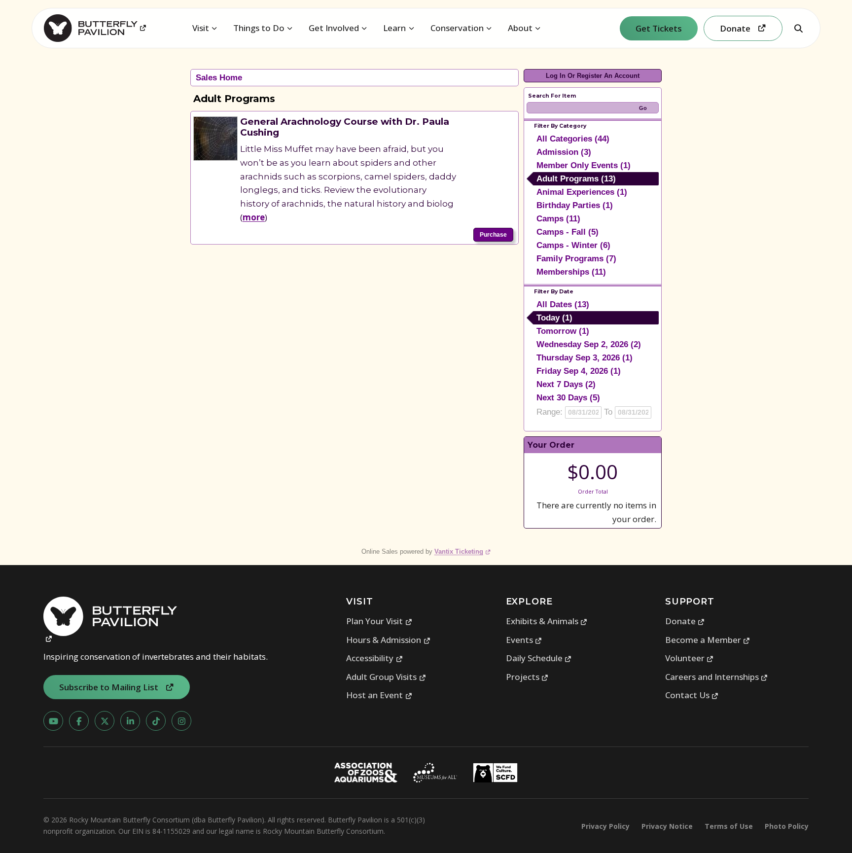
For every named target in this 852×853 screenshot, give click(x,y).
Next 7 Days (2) (566, 384)
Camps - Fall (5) (567, 232)
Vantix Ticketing (462, 551)
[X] (104, 721)
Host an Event (379, 695)
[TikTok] (156, 721)
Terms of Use (729, 826)
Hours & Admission (388, 639)
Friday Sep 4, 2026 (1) (578, 371)
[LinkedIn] (130, 721)
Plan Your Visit (379, 621)
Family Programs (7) (576, 258)
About (520, 28)
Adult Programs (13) (576, 178)
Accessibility (374, 658)
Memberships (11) (571, 272)
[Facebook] (79, 721)
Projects (527, 676)
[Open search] (798, 28)
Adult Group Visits (386, 676)
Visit (200, 28)
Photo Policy (787, 826)
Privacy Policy (605, 826)
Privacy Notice (667, 826)
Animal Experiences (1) (581, 192)
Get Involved (334, 28)
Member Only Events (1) (583, 165)
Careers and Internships (716, 676)
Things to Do (258, 28)
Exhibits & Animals (547, 621)
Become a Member (707, 639)
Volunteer (689, 658)
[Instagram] (181, 721)
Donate (685, 621)
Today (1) (554, 317)
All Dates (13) (562, 304)
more (254, 217)
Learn (394, 28)
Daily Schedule (539, 658)
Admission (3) (563, 152)
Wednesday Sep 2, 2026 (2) (588, 344)
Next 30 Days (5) (568, 397)
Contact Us (692, 695)
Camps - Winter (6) (573, 245)
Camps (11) (558, 218)
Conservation (457, 28)
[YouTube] (53, 721)
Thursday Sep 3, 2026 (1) (584, 357)
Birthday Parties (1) (574, 205)
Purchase (493, 234)
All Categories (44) (572, 138)
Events (524, 639)
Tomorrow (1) (562, 331)
